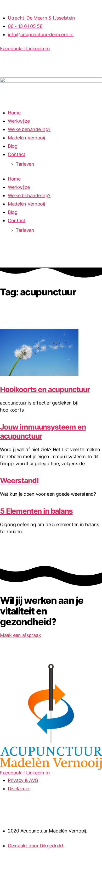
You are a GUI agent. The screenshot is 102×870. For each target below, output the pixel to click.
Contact (16, 154)
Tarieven (25, 164)
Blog (13, 146)
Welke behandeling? (29, 129)
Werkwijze (19, 121)
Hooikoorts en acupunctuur (45, 389)
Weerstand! (19, 480)
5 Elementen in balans (36, 511)
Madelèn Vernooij (26, 137)
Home (14, 112)
